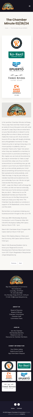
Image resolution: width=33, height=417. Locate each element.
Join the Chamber (16, 331)
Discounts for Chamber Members (16, 337)
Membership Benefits (17, 333)
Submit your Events (16, 351)
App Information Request (16, 353)
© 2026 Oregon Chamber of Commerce (14, 412)
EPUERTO (22, 414)
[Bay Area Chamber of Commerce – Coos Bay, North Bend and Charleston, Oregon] (8, 6)
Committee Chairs (16, 318)
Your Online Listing (17, 349)
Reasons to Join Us (16, 335)
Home (6, 28)
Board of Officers (16, 312)
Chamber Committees (16, 314)
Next (20, 263)
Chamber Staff (16, 316)
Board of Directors (16, 310)
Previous (13, 263)
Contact (19, 408)
